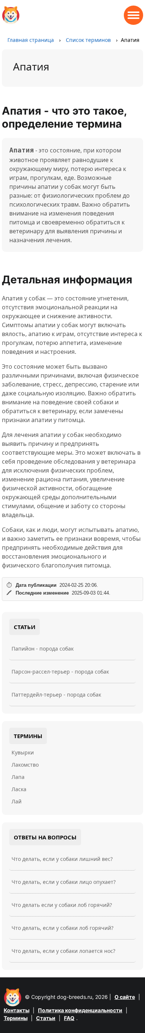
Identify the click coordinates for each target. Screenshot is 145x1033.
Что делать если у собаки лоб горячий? (62, 904)
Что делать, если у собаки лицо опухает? (64, 881)
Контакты (16, 1010)
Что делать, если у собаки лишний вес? (62, 858)
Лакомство (25, 764)
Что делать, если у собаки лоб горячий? (62, 927)
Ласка (19, 789)
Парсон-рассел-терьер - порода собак (60, 671)
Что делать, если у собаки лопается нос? (63, 950)
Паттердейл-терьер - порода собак (56, 694)
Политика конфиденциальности (80, 1010)
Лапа (18, 776)
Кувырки (23, 752)
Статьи (45, 1018)
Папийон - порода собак (43, 648)
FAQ (69, 1018)
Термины (16, 1018)
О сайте (125, 997)
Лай (17, 801)
